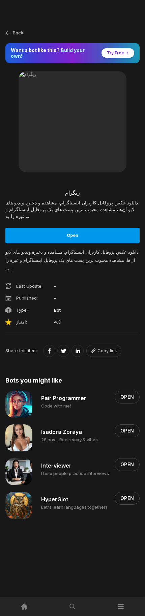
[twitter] (63, 351)
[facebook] (49, 351)
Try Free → (118, 52)
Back (18, 32)
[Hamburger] (121, 607)
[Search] (72, 606)
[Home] (24, 606)
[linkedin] (77, 351)
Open (72, 235)
